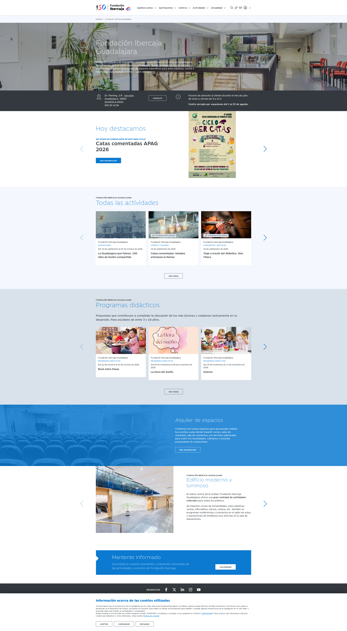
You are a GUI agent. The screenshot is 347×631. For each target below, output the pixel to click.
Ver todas (173, 276)
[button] (265, 149)
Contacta (157, 98)
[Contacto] (240, 7)
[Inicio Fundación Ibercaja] (113, 7)
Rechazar (144, 624)
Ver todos (173, 391)
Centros (183, 7)
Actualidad (216, 7)
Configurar (124, 624)
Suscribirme (226, 567)
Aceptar (104, 624)
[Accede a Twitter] (174, 590)
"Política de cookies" (151, 615)
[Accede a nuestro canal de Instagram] (190, 590)
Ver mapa (129, 95)
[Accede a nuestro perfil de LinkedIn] (182, 590)
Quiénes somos (145, 7)
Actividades (199, 7)
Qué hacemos (166, 7)
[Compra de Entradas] (236, 7)
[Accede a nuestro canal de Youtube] (199, 590)
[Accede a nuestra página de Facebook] (166, 590)
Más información (108, 160)
